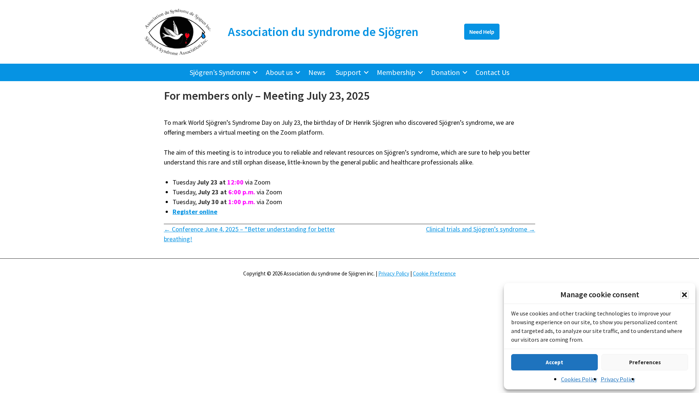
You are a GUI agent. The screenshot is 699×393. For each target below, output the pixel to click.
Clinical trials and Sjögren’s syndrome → (480, 229)
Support (348, 72)
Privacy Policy (618, 379)
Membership (396, 72)
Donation (445, 72)
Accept (554, 362)
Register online (195, 211)
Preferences (645, 362)
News (316, 72)
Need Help (481, 31)
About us (279, 72)
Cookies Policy (579, 379)
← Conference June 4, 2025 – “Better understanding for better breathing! (249, 234)
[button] (684, 294)
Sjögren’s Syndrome (220, 72)
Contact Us (492, 72)
